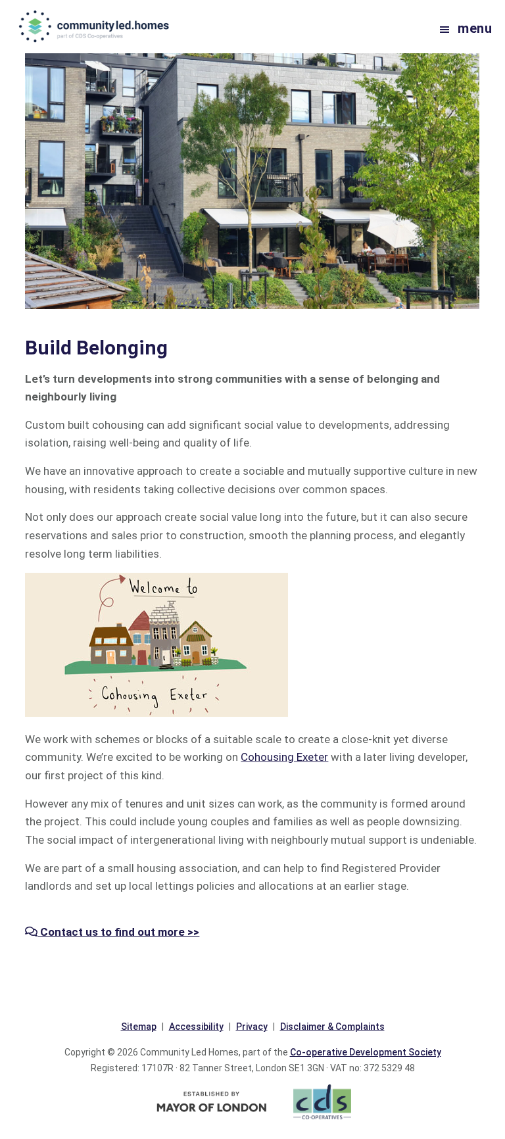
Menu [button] (475, 28)
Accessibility (196, 1026)
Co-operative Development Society (365, 1052)
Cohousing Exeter (284, 756)
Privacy (252, 1026)
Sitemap (138, 1026)
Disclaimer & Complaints (332, 1026)
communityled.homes (95, 26)
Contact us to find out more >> (118, 931)
